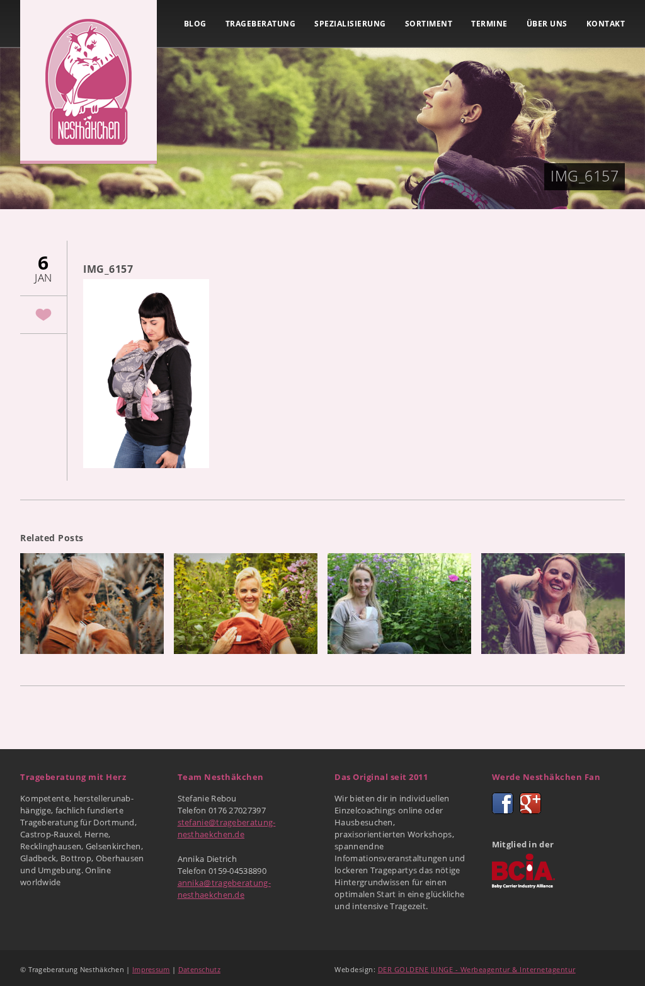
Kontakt (605, 23)
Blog (195, 23)
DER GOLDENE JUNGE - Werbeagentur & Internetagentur (477, 969)
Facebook (502, 803)
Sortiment (429, 23)
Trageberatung (260, 23)
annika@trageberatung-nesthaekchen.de (224, 888)
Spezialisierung (350, 23)
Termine (489, 23)
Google (530, 803)
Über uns (547, 23)
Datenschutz (199, 969)
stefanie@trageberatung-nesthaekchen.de (227, 828)
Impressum (151, 969)
